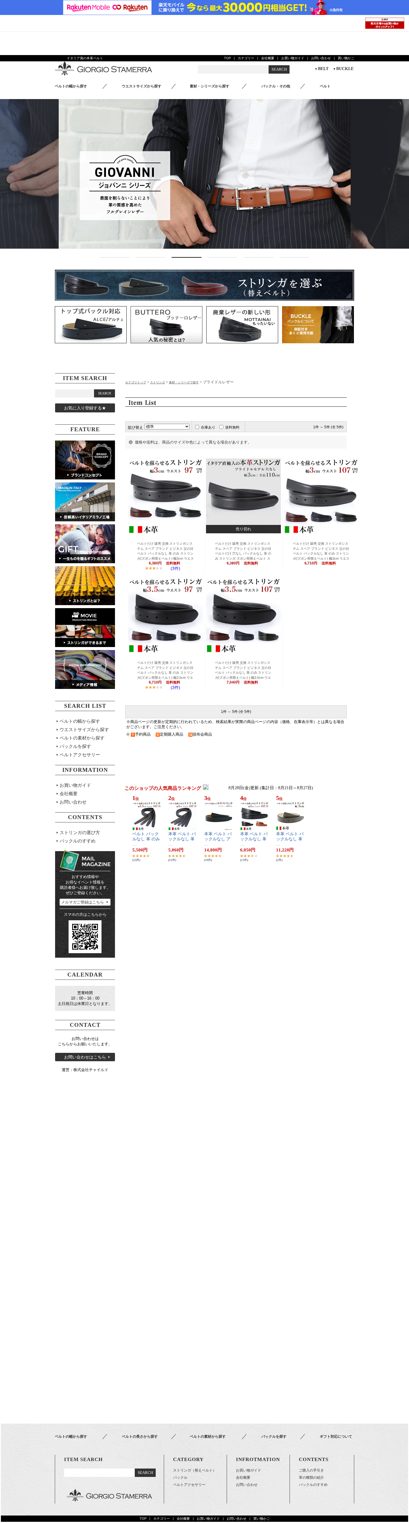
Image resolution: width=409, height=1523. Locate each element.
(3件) (175, 568)
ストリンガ (157, 382)
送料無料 (232, 427)
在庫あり (208, 427)
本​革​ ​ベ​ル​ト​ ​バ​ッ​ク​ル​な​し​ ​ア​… (218, 839)
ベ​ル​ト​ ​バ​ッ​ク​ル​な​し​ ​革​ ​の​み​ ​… (146, 839)
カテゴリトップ (135, 382)
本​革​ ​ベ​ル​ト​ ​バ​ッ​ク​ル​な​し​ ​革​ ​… (182, 839)
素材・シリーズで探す (184, 382)
